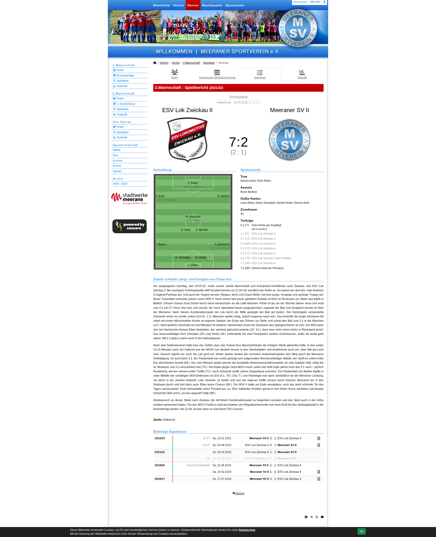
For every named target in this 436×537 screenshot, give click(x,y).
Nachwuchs (212, 5)
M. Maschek (193, 216)
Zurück (239, 493)
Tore (115, 155)
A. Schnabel (182, 257)
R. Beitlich (224, 196)
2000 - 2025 (120, 183)
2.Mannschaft (124, 93)
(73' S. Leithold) (220, 248)
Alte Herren (122, 122)
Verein (178, 5)
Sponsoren (235, 5)
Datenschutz (247, 530)
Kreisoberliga (125, 75)
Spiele (117, 150)
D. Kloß (185, 229)
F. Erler (160, 196)
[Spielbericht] (318, 438)
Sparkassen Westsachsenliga (217, 77)
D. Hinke (203, 257)
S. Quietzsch (222, 244)
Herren (193, 5)
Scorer (117, 165)
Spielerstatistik (125, 145)
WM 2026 (315, 1)
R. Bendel (202, 229)
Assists (118, 160)
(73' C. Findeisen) (167, 200)
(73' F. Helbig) (193, 220)
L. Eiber (193, 265)
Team (120, 70)
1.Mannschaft (124, 65)
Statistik (121, 86)
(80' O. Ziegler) (193, 187)
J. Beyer (161, 244)
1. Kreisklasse (125, 103)
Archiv (118, 178)
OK (362, 531)
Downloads (300, 1)
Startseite (161, 5)
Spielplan (122, 80)
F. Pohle (193, 183)
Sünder (117, 171)
